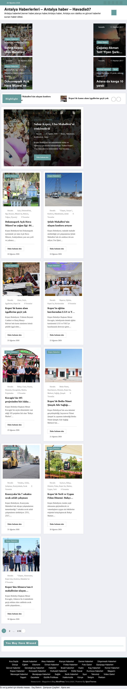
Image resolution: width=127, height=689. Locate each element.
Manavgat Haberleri (19, 674)
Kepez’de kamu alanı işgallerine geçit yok (77, 98)
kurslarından (59, 304)
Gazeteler (35, 677)
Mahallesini (8, 42)
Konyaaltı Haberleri (37, 670)
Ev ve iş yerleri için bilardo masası (15, 687)
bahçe (19, 387)
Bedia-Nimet (64, 387)
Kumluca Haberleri (95, 670)
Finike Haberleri (70, 664)
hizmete (60, 390)
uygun (50, 489)
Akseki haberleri (30, 661)
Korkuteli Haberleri (58, 670)
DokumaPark (9, 70)
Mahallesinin (58, 214)
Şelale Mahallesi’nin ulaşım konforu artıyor (21, 98)
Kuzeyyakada (17, 486)
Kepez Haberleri (12, 39)
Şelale (66, 214)
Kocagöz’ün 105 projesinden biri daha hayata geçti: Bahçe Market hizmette (16, 399)
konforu (50, 214)
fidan (56, 486)
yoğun (21, 73)
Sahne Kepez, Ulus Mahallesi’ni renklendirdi (16, 50)
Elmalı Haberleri (52, 664)
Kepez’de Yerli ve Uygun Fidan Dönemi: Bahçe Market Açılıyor (61, 496)
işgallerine (9, 304)
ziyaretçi (7, 76)
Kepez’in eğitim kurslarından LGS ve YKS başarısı (62, 310)
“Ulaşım (62, 211)
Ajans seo (65, 687)
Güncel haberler (104, 69)
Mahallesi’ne (25, 579)
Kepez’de (17, 304)
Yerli (55, 489)
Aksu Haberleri (48, 661)
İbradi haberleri (67, 667)
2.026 (18, 630)
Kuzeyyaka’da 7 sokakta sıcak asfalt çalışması (18, 496)
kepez (25, 39)
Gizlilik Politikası (51, 677)
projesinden (9, 393)
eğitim (68, 300)
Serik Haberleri (71, 674)
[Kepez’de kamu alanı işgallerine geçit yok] (21, 278)
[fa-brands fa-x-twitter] (109, 2)
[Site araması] (119, 13)
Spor (85, 674)
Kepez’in (51, 304)
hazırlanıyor (52, 390)
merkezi (50, 393)
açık (24, 66)
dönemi (50, 486)
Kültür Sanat (76, 670)
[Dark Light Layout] (123, 13)
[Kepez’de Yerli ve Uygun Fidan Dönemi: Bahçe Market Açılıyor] (63, 461)
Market (23, 390)
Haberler (52, 667)
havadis (9, 27)
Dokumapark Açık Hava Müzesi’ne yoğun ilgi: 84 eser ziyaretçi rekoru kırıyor (16, 83)
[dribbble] (112, 2)
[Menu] (113, 12)
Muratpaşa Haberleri (41, 674)
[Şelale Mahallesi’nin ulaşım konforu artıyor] (63, 189)
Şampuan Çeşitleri (51, 687)
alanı (19, 300)
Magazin (111, 670)
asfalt (26, 483)
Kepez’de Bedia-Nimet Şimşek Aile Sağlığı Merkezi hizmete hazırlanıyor (60, 403)
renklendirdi (18, 42)
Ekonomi (36, 664)
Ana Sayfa (13, 661)
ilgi (17, 70)
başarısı (62, 300)
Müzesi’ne (8, 73)
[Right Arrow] (119, 99)
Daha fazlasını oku (42, 157)
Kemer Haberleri (112, 667)
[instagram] (116, 2)
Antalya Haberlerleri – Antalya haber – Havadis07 (47, 9)
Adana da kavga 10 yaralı (106, 73)
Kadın (81, 667)
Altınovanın (28, 576)
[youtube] (120, 2)
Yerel (115, 69)
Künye (80, 677)
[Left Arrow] (113, 99)
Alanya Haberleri (66, 661)
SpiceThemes (90, 681)
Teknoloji (95, 674)
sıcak (25, 486)
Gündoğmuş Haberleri (34, 667)
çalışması (8, 486)
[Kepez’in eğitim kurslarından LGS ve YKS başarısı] (63, 278)
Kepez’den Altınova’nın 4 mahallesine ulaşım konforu (18, 589)
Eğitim (25, 664)
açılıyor (62, 483)
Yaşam (23, 677)
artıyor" (69, 211)
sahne (26, 42)
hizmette (8, 390)
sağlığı (56, 393)
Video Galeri (102, 42)
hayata (29, 387)
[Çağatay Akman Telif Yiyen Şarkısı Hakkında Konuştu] (109, 39)
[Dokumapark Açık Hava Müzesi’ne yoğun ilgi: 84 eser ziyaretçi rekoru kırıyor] (21, 189)
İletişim (91, 677)
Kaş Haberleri (94, 667)
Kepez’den (9, 579)
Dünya (15, 664)
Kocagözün (16, 390)
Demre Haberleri (85, 661)
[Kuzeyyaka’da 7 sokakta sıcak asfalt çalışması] (21, 461)
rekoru (15, 73)
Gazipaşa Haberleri (104, 664)
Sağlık (57, 674)
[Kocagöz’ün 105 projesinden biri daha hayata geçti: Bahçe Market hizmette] (21, 365)
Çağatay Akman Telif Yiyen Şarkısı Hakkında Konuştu (109, 50)
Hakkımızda (68, 677)
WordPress (60, 681)
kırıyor (21, 70)
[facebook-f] (105, 2)
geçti (24, 387)
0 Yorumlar (25, 217)
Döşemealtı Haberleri (106, 661)
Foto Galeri (87, 664)
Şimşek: (63, 393)
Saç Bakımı (37, 687)
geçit (24, 300)
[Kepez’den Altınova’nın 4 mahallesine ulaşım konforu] (21, 554)
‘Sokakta (20, 483)
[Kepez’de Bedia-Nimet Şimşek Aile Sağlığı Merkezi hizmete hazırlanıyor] (63, 365)
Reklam (101, 677)
